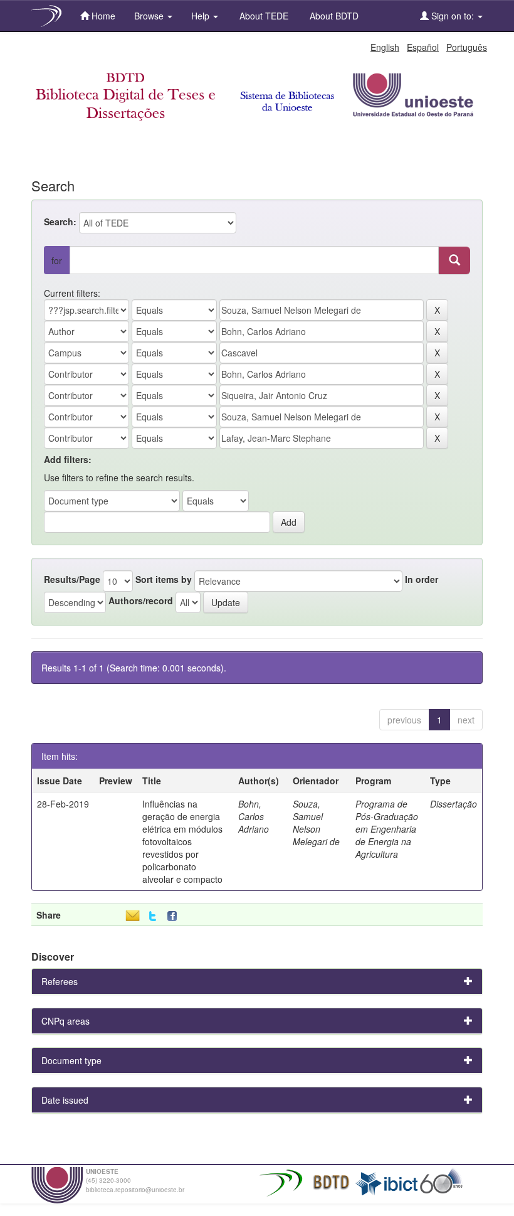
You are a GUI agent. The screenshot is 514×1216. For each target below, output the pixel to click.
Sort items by (163, 579)
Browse (150, 15)
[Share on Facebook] (174, 916)
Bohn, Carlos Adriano (253, 816)
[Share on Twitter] (152, 916)
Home (102, 15)
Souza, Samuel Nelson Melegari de (316, 822)
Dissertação (453, 803)
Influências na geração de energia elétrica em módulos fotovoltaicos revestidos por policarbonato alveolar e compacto (182, 841)
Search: (60, 221)
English (384, 47)
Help (201, 15)
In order (421, 579)
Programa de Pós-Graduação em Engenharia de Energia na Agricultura (386, 828)
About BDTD (333, 15)
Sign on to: (452, 15)
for (56, 260)
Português (466, 47)
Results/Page (72, 579)
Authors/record (140, 600)
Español (423, 47)
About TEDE (262, 15)
